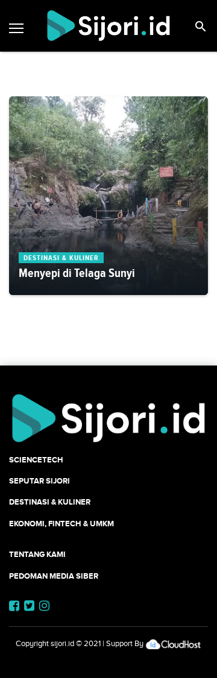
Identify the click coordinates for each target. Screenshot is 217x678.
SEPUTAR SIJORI (39, 480)
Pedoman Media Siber (53, 575)
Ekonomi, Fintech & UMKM (61, 523)
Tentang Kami (37, 554)
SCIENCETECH (36, 459)
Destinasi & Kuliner (49, 501)
